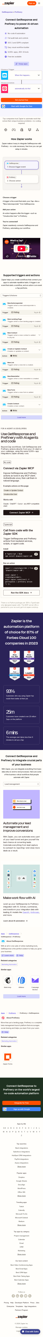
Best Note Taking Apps (21, 1276)
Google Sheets (21, 1181)
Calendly (21, 1210)
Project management (21, 1236)
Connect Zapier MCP (20, 512)
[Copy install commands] (36, 554)
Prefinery (18, 12)
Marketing (21, 1251)
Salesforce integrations (21, 1152)
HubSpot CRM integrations (21, 1155)
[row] (12, 163)
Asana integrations (21, 1163)
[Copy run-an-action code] (36, 568)
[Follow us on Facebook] (13, 1296)
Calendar (21, 1239)
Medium (21, 1221)
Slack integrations (21, 1148)
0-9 (4, 1128)
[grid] (12, 163)
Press (32, 1303)
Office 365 (21, 1192)
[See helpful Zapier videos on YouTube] (25, 1296)
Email (21, 1243)
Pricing (6, 1303)
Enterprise (10, 1306)
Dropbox (21, 1177)
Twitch (21, 1206)
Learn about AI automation (14, 921)
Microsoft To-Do (21, 1214)
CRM (21, 1247)
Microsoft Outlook (21, 1218)
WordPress (22, 1188)
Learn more (9, 955)
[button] (21, 106)
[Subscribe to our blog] (29, 1296)
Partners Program (21, 1310)
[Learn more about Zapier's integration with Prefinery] (3, 1018)
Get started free (21, 100)
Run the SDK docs (20, 592)
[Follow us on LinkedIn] (17, 1296)
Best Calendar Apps (21, 1280)
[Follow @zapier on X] (21, 1296)
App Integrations (30, 1306)
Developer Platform (22, 1303)
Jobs (37, 1303)
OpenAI (26, 912)
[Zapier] (8, 3)
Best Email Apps (21, 1269)
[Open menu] (39, 3)
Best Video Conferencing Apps (22, 1265)
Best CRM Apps (21, 1272)
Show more (21, 1166)
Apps (3, 934)
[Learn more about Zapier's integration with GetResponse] (3, 941)
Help (21, 955)
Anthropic (34, 912)
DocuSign (21, 1185)
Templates (19, 1306)
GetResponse (7, 12)
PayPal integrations (22, 1159)
